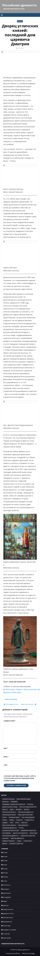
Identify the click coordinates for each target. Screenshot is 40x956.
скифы (19, 841)
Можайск (19, 809)
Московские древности (25, 812)
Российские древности (19, 5)
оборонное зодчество (28, 835)
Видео (5, 901)
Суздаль (5, 822)
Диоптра (6, 905)
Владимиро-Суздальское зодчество (13, 804)
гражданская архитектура (10, 830)
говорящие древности (9, 828)
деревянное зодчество (28, 830)
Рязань (4, 820)
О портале (6, 934)
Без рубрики (7, 897)
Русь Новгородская (28, 817)
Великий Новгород (8, 799)
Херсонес (24, 822)
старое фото (28, 841)
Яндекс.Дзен (16, 692)
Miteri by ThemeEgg (28, 953)
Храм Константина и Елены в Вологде (28, 704)
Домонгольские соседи (9, 807)
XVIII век (5, 877)
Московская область (9, 812)
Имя (6, 748)
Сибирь (11, 820)
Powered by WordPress (13, 953)
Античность (7, 885)
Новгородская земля (9, 815)
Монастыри (6, 926)
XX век (5, 881)
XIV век (5, 856)
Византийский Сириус (23, 799)
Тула (11, 822)
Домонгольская (8, 909)
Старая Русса (29, 820)
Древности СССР (8, 913)
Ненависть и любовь (9, 930)
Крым (11, 809)
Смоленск (19, 820)
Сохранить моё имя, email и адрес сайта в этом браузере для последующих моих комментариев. (20, 778)
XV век (20, 21)
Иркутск (5, 809)
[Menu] (2, 15)
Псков (4, 817)
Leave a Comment (11, 699)
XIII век (5, 852)
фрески (4, 843)
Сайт (5, 765)
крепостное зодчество (20, 833)
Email (6, 757)
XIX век (5, 860)
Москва (26, 809)
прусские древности (17, 838)
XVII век (5, 873)
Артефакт (6, 889)
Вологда (30, 804)
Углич (17, 822)
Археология (7, 893)
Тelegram (19, 689)
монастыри (33, 833)
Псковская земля (14, 817)
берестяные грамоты (9, 825)
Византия (5, 801)
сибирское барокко (8, 841)
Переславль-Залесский (25, 815)
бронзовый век (23, 825)
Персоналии (7, 938)
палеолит (5, 838)
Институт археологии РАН (28, 807)
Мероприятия (7, 922)
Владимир (14, 801)
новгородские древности (10, 835)
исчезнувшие (6, 833)
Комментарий (10, 721)
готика (21, 828)
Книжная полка (8, 917)
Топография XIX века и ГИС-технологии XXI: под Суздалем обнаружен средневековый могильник (12, 704)
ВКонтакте (10, 689)
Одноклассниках (30, 689)
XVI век (5, 869)
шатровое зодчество (16, 843)
